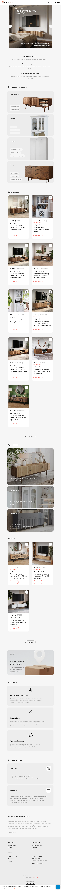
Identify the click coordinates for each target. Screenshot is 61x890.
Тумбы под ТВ (12, 845)
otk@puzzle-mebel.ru (37, 863)
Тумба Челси (15, 453)
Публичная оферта (30, 881)
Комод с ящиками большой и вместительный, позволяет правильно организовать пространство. (21, 526)
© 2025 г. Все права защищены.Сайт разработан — (30, 876)
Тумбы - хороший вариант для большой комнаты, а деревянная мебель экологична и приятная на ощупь (24, 478)
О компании (11, 858)
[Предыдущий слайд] (10, 26)
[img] (38, 102)
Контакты (10, 861)
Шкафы (10, 850)
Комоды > (13, 165)
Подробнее (16, 888)
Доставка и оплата (37, 845)
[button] (49, 2)
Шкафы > (13, 141)
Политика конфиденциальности (30, 880)
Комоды (10, 852)
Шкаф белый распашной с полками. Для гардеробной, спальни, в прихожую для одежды (21, 502)
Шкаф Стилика (15, 490)
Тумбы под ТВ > (15, 95)
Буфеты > (13, 118)
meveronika (35, 877)
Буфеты (10, 847)
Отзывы (34, 850)
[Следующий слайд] (50, 26)
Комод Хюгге (14, 513)
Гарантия (34, 847)
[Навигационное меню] (58, 2)
